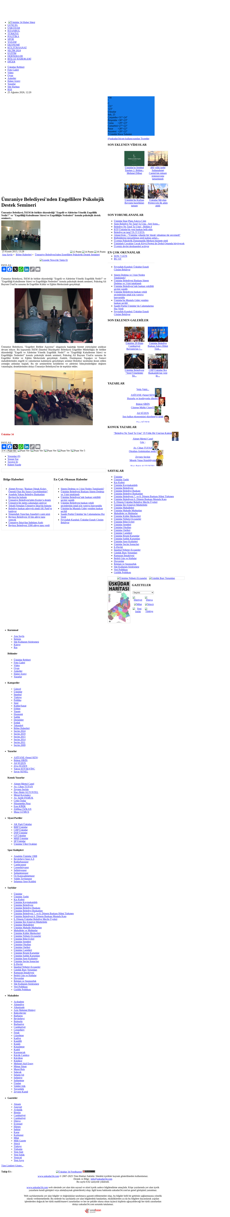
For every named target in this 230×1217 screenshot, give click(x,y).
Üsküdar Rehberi (16, 67)
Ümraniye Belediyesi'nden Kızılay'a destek (29, 500)
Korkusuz (18, 1135)
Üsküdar (118, 476)
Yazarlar (12, 84)
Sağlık (17, 717)
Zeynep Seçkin (21, 789)
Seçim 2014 (20, 739)
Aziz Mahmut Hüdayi (24, 1010)
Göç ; (143, 442)
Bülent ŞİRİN (21, 760)
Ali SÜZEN (20, 763)
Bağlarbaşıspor (21, 861)
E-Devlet (118, 547)
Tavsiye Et (13, 462)
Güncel (17, 689)
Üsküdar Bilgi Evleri (124, 521)
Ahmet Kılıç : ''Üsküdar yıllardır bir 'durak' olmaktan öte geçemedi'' (147, 235)
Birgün (17, 1112)
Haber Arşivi (14, 81)
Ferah (16, 1032)
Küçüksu (18, 1058)
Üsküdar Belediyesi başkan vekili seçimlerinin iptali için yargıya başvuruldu (81, 504)
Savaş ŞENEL (21, 771)
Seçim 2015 (20, 736)
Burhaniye (19, 1024)
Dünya (17, 1121)
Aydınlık (18, 1109)
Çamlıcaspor (20, 864)
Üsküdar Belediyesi (123, 488)
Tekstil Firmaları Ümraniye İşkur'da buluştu (29, 505)
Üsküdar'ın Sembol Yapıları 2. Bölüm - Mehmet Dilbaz (134, 170)
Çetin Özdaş (20, 800)
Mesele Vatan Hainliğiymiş (143, 460)
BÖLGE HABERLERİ (19, 59)
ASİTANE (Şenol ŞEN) (26, 757)
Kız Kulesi (119, 482)
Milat (16, 1137)
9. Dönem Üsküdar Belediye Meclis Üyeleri (135, 502)
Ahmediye (19, 1004)
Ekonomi (18, 714)
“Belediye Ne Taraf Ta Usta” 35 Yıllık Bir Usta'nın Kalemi (143, 433)
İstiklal (17, 1129)
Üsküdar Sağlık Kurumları (127, 538)
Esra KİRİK (20, 806)
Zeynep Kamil (21, 1091)
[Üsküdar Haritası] (119, 622)
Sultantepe (19, 1080)
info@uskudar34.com (101, 1179)
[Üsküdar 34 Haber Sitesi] (22, 22)
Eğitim (17, 708)
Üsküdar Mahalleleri (124, 507)
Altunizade (19, 1007)
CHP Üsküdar (21, 830)
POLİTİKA (13, 36)
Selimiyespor (20, 870)
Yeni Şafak (19, 1154)
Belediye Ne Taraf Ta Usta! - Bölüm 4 (133, 226)
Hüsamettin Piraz (22, 803)
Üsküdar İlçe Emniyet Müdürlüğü (130, 505)
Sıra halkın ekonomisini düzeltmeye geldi (143, 416)
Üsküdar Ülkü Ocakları (25, 844)
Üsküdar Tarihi (121, 479)
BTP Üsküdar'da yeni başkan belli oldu (133, 229)
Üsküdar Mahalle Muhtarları (128, 510)
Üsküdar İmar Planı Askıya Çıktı (130, 221)
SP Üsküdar (20, 841)
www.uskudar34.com (48, 1176)
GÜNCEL (13, 25)
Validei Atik (20, 1086)
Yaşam (17, 711)
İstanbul (18, 694)
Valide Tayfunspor (23, 878)
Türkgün (18, 1149)
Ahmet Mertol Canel (24, 783)
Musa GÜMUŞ (21, 812)
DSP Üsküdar (20, 832)
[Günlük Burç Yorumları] (161, 578)
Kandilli (18, 1041)
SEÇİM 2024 (14, 50)
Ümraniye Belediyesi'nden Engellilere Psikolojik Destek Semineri (67, 254)
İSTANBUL (14, 30)
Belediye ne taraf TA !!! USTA (129, 232)
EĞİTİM (12, 53)
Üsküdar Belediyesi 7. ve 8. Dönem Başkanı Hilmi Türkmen (144, 496)
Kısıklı (17, 1044)
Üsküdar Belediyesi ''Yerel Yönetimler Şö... (134, 373)
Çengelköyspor (21, 867)
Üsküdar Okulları (122, 527)
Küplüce (18, 1060)
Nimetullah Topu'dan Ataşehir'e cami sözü (29, 514)
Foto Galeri (13, 69)
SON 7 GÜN (120, 256)
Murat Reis (19, 1069)
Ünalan (17, 1083)
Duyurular (119, 561)
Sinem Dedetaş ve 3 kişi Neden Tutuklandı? (82, 488)
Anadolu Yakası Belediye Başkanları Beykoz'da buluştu (26, 496)
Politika (17, 700)
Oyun (10, 75)
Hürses (17, 1126)
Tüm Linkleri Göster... (12, 1165)
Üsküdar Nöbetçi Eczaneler (127, 519)
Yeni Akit (18, 1152)
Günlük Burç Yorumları (125, 552)
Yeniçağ (18, 1157)
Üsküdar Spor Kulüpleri (126, 541)
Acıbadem (19, 1001)
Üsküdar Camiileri (123, 533)
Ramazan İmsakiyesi (124, 555)
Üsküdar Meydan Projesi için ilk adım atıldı (158, 203)
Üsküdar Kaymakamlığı (126, 485)
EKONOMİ (14, 44)
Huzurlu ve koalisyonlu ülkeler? (143, 398)
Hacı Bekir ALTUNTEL (26, 792)
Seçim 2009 (20, 745)
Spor (16, 703)
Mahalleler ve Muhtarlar (126, 513)
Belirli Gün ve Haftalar (125, 558)
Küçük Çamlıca (21, 1055)
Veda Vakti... (142, 389)
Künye (17, 644)
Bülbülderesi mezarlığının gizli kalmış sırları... (136, 238)
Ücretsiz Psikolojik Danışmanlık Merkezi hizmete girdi (141, 240)
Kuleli (17, 1049)
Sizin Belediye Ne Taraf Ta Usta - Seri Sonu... (137, 223)
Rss (15, 647)
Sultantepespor (21, 873)
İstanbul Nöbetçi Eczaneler (127, 550)
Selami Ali (19, 1074)
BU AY (118, 258)
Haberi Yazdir (14, 464)
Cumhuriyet (20, 1027)
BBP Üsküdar (21, 827)
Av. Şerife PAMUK (23, 797)
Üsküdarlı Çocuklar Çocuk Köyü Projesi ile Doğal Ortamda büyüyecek (149, 243)
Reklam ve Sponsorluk (125, 564)
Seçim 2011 (19, 742)
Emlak (17, 722)
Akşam (17, 1104)
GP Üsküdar (20, 835)
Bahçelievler (20, 1013)
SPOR (11, 39)
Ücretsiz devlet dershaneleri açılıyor (131, 246)
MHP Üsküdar (21, 838)
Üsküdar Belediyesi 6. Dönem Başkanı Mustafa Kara (140, 499)
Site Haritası (14, 86)
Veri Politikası (121, 569)
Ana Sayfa (7, 254)
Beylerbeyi (19, 1018)
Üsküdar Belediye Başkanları (128, 493)
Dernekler (19, 719)
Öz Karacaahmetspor (24, 875)
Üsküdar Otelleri (122, 530)
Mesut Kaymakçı (22, 795)
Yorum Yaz (13, 459)
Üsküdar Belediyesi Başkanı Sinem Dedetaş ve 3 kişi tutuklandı (131, 282)
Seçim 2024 (20, 731)
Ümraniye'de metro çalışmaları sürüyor (27, 502)
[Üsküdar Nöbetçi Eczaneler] (132, 578)
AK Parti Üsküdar (23, 824)
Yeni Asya (19, 1160)
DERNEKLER (15, 56)
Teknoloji (18, 725)
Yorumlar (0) (14, 456)
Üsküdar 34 (7, 434)
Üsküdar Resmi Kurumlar (126, 535)
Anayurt (18, 1107)
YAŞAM (12, 42)
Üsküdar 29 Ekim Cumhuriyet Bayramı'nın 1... (134, 346)
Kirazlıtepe (19, 1046)
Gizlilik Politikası (122, 572)
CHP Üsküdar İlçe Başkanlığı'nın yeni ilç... (157, 373)
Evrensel (18, 1123)
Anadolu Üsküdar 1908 (25, 856)
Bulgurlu (18, 1021)
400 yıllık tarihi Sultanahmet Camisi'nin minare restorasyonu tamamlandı (158, 173)
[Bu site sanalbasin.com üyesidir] (93, 1212)
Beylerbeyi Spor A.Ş (24, 859)
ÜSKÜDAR (14, 28)
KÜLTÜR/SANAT (17, 47)
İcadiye (17, 1038)
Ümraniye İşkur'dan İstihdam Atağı (25, 522)
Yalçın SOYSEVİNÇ (24, 768)
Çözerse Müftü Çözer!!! (143, 407)
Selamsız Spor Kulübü (25, 881)
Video (10, 72)
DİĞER (11, 61)
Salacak (17, 1072)
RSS (10, 89)
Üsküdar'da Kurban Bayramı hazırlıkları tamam (134, 203)
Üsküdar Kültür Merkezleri (127, 516)
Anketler (12, 78)
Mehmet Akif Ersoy (23, 1063)
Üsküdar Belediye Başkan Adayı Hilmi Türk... (158, 346)
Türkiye (18, 697)
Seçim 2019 (20, 734)
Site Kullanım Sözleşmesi (126, 566)
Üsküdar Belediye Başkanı (127, 490)
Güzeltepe (19, 1035)
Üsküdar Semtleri (122, 524)
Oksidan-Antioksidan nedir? (143, 451)
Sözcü (17, 1143)
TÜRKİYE (13, 33)
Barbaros (18, 1015)
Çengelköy (19, 1029)
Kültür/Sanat (20, 705)
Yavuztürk (19, 1089)
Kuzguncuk (19, 1052)
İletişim (17, 639)
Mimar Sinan (20, 1066)
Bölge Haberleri (24, 254)
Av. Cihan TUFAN (23, 786)
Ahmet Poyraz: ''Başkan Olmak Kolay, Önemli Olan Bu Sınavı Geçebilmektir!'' (28, 490)
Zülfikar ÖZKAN (22, 809)
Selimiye (18, 1077)
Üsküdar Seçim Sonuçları (126, 544)
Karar (16, 1132)
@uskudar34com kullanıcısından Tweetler (128, 138)
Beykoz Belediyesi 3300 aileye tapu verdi (29, 525)
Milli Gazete (20, 1140)
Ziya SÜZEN (20, 766)
